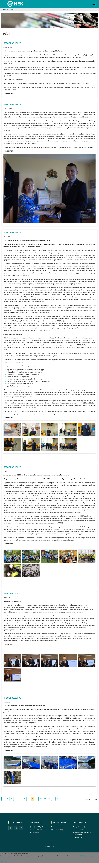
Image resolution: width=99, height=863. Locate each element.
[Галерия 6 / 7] (12, 570)
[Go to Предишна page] (7, 799)
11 (36, 799)
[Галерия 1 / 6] (12, 660)
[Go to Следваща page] (53, 799)
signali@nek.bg (58, 830)
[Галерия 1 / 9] (12, 429)
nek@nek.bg (36, 832)
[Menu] (94, 4)
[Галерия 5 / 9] (87, 429)
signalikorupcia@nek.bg (82, 827)
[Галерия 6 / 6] (12, 674)
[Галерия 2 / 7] (31, 556)
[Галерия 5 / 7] (87, 556)
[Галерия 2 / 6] (31, 660)
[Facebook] (10, 828)
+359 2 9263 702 (80, 830)
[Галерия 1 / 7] (12, 556)
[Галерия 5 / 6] (87, 660)
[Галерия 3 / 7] (49, 556)
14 (49, 799)
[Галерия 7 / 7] (31, 570)
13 (45, 799)
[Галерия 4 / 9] (68, 429)
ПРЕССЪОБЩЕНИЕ (12, 43)
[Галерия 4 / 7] (68, 556)
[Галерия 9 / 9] (68, 444)
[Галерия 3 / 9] (49, 429)
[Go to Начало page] (3, 799)
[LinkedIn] (16, 828)
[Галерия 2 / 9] (31, 429)
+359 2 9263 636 (37, 830)
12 (41, 799)
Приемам (3, 862)
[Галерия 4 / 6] (68, 660)
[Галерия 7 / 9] (31, 444)
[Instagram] (21, 828)
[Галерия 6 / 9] (12, 444)
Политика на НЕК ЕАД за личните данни (84, 856)
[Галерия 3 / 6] (49, 660)
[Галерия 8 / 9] (49, 444)
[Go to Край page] (57, 799)
